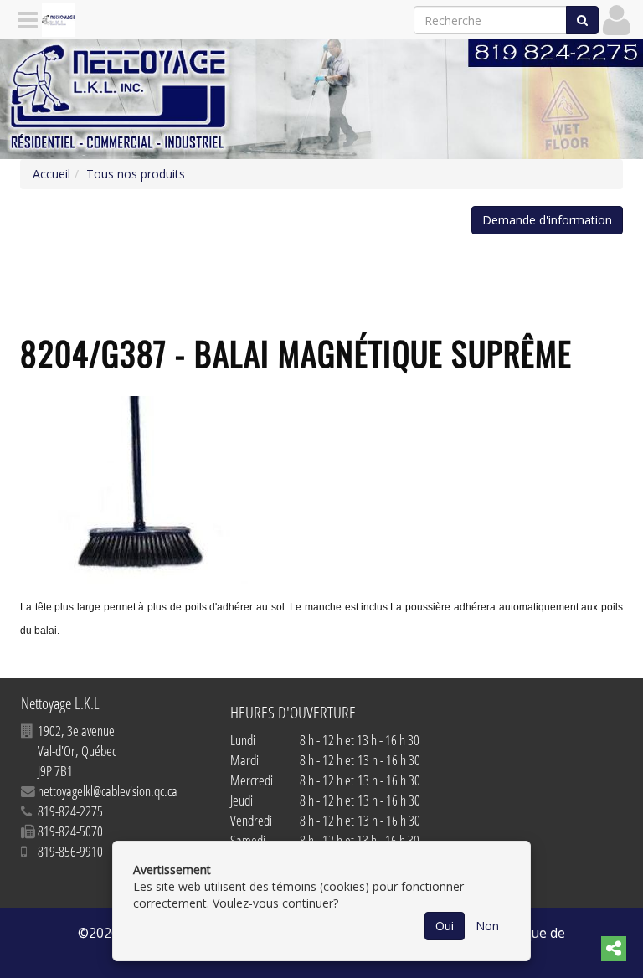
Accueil (51, 174)
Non (487, 926)
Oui (444, 926)
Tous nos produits (135, 174)
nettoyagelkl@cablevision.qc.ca (107, 790)
